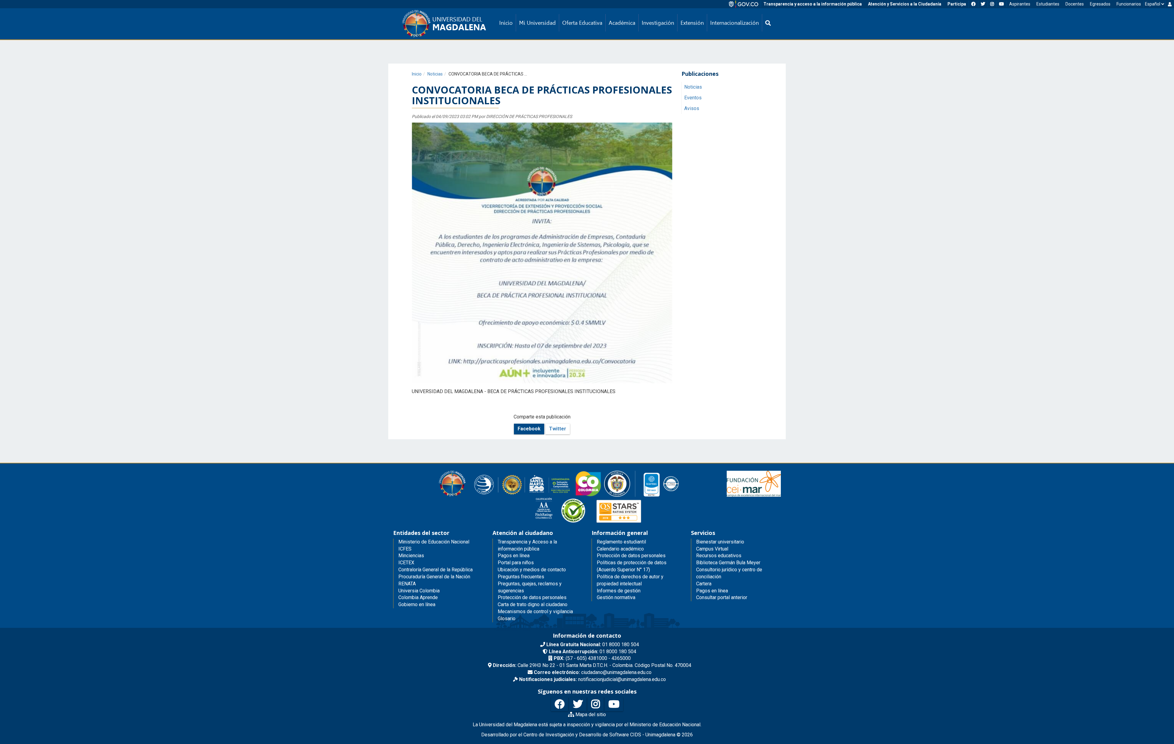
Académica (622, 23)
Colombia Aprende (418, 597)
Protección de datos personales (631, 555)
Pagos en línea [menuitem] (514, 555)
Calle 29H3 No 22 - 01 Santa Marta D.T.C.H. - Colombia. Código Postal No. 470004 (592, 665)
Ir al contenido (15, 4)
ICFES (405, 549)
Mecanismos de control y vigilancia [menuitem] (535, 611)
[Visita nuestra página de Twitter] (577, 704)
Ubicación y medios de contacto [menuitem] (532, 570)
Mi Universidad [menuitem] (537, 23)
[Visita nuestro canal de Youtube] (614, 704)
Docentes (1074, 4)
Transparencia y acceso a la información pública (812, 4)
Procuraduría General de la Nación (434, 577)
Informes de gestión (619, 591)
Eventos (693, 97)
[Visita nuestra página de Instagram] (596, 704)
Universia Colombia (419, 591)
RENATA (407, 584)
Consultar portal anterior (721, 597)
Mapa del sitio (590, 714)
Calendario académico (620, 549)
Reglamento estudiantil (621, 542)
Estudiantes (1047, 4)
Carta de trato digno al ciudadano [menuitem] (532, 604)
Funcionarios (1129, 4)
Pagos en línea (712, 591)
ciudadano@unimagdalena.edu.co (593, 672)
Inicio (417, 74)
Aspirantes (1019, 4)
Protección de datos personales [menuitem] (532, 597)
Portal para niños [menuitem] (516, 562)
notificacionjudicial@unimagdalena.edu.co (592, 679)
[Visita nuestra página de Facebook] (559, 704)
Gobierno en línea (416, 604)
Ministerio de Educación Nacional (433, 542)
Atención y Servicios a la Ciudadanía (904, 4)
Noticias (435, 74)
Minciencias (411, 555)
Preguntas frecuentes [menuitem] (521, 577)
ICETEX (406, 562)
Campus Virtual (712, 549)
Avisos (691, 108)
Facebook (529, 429)
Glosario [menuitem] (506, 618)
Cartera (703, 584)
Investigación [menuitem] (658, 23)
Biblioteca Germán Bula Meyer (728, 562)
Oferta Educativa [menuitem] (582, 23)
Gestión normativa (616, 597)
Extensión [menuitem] (692, 23)
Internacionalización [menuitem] (734, 23)
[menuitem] (768, 23)
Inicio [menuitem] (506, 23)
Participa (956, 4)
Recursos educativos (718, 555)
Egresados (1100, 4)
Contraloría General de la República (435, 570)
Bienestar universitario (720, 542)
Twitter (557, 429)
